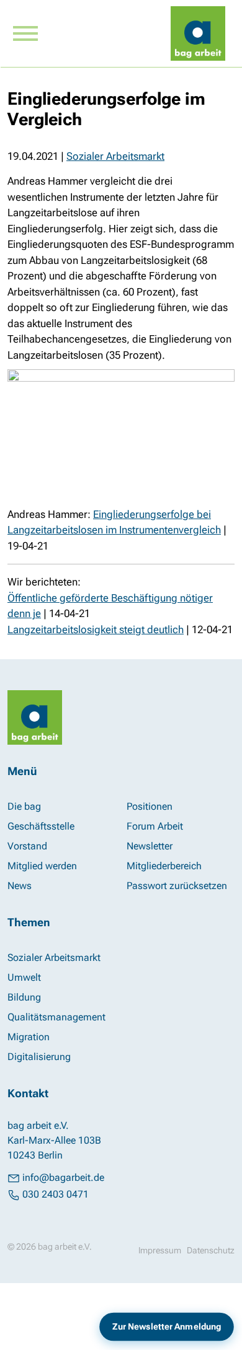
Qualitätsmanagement (56, 1017)
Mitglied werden (42, 866)
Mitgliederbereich (164, 866)
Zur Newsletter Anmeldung (166, 1327)
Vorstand (27, 846)
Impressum (159, 1250)
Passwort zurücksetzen (177, 886)
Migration (28, 1037)
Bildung (24, 997)
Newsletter (150, 846)
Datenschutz (211, 1250)
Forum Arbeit (155, 826)
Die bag (24, 806)
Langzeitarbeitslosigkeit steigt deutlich (95, 629)
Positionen (150, 806)
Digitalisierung (39, 1057)
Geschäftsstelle (40, 826)
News (19, 886)
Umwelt (24, 977)
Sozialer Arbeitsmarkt (115, 156)
